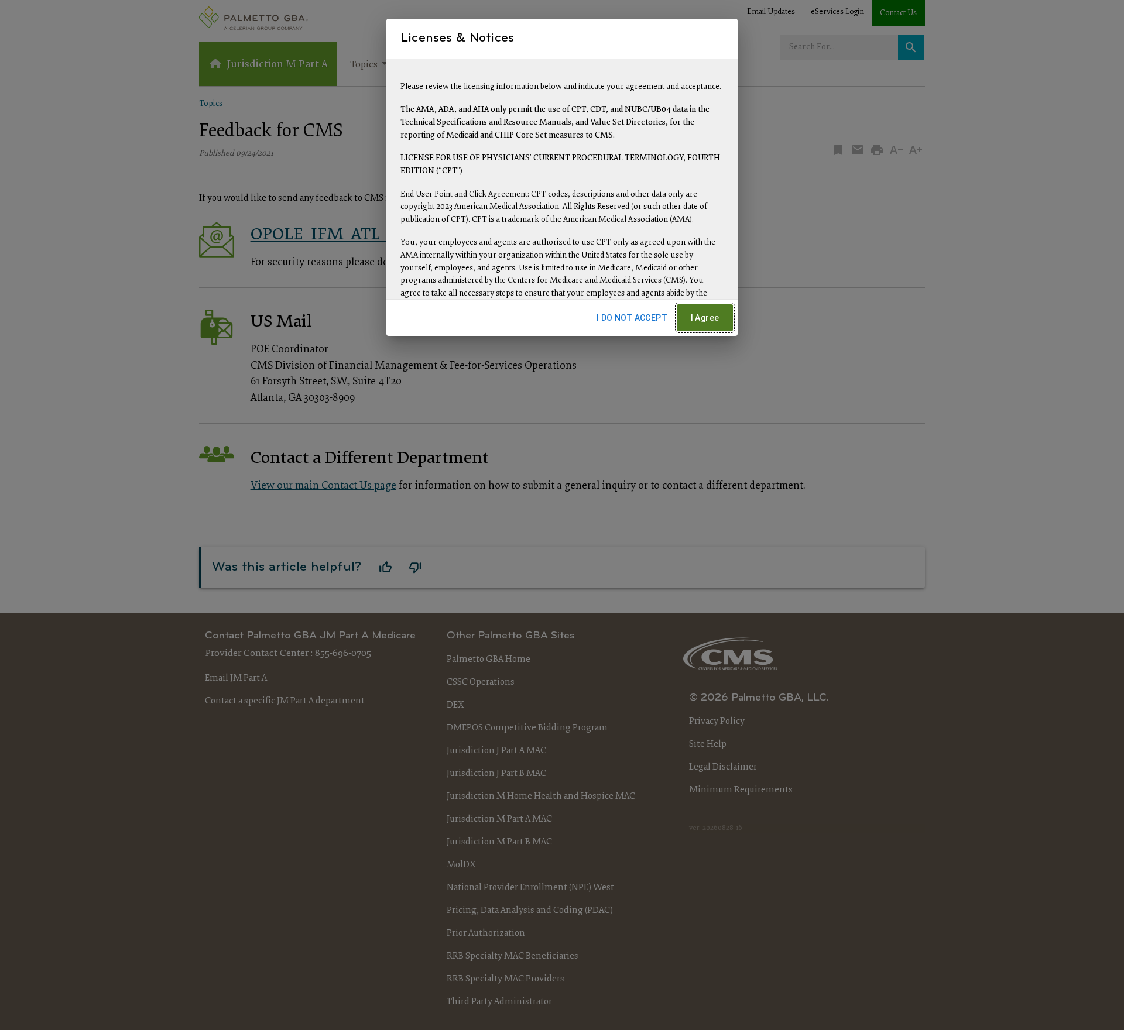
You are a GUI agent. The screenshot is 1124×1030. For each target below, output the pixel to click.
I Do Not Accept (632, 317)
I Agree (705, 317)
